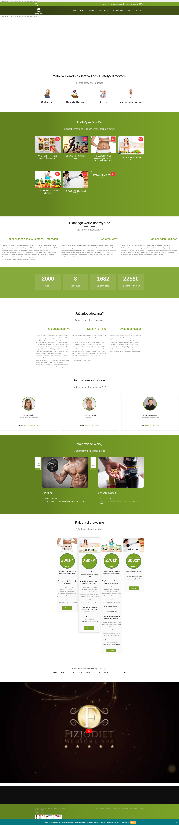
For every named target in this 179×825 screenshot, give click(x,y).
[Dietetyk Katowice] (46, 11)
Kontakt (139, 10)
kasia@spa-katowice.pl (91, 425)
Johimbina (47, 493)
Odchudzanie (47, 102)
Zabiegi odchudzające (131, 102)
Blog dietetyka (118, 10)
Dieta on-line (103, 102)
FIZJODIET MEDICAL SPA (51, 499)
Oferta (82, 10)
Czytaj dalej (36, 162)
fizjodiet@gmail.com (116, 4)
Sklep (130, 10)
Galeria (91, 10)
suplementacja (66, 501)
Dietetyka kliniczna (75, 102)
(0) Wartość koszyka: (135, 4)
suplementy (74, 501)
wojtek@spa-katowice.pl (152, 425)
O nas (74, 10)
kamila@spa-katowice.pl (31, 425)
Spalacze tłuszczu (107, 492)
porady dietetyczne (56, 501)
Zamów (67, 608)
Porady (83, 501)
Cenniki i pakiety (104, 10)
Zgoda (133, 822)
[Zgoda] (177, 822)
